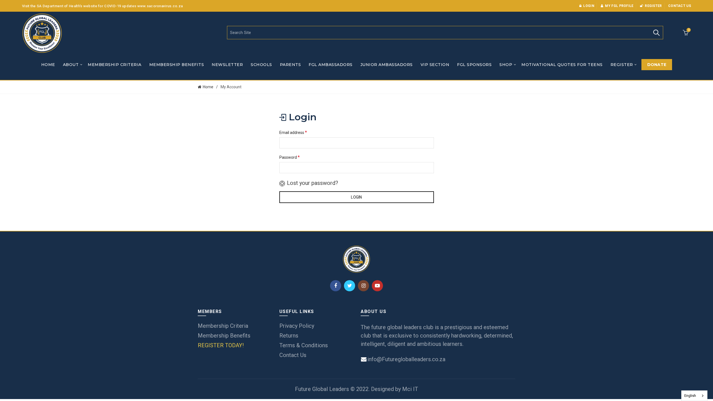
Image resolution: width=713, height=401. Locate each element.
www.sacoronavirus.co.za (160, 6)
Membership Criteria (114, 64)
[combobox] (694, 395)
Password (289, 157)
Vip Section (435, 64)
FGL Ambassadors (331, 64)
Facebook (335, 285)
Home (48, 64)
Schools (261, 64)
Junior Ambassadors (386, 64)
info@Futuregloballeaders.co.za (405, 359)
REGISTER (622, 64)
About (71, 64)
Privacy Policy (296, 325)
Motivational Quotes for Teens (562, 64)
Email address (293, 132)
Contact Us (292, 355)
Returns (288, 335)
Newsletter (227, 64)
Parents (290, 64)
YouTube (377, 285)
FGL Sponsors (474, 64)
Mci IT (410, 389)
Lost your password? (312, 183)
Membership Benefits (176, 64)
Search (656, 32)
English (690, 395)
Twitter (349, 285)
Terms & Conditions (303, 345)
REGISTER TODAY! (221, 345)
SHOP (505, 64)
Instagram (363, 285)
